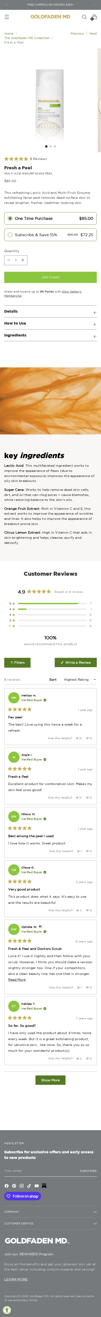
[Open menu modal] (7, 17)
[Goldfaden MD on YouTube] (37, 1186)
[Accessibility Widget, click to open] (7, 1310)
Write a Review (80, 663)
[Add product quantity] (8, 260)
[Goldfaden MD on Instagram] (22, 1186)
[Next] (94, 5)
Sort (53, 679)
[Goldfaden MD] (50, 17)
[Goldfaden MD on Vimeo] (44, 1186)
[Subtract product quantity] (23, 260)
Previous (77, 33)
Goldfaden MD (39, 1296)
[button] (25, 159)
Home (8, 33)
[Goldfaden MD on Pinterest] (14, 1186)
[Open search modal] (84, 17)
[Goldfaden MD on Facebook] (7, 1186)
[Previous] (7, 5)
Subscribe (88, 1170)
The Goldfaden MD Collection (27, 38)
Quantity (11, 251)
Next (93, 33)
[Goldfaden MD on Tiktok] (29, 1186)
